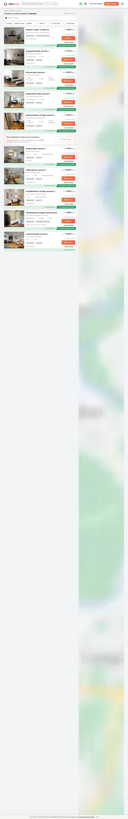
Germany (12, 11)
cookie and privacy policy (86, 817)
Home (6, 11)
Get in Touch (111, 4)
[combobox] (40, 4)
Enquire (68, 38)
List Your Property (96, 4)
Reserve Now (68, 59)
